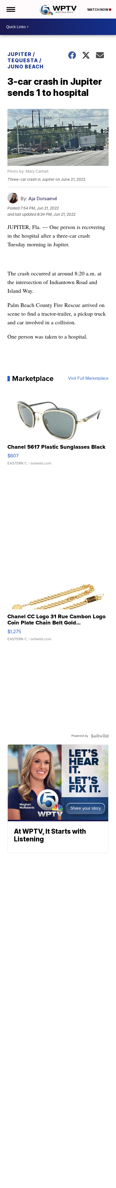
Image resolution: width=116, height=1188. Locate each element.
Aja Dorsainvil (42, 198)
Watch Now (98, 9)
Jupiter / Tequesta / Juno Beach (25, 60)
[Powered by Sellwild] (100, 736)
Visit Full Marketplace (88, 378)
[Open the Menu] (10, 9)
